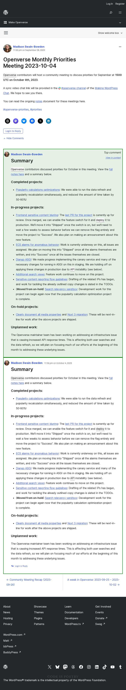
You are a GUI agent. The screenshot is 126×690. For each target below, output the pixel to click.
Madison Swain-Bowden (28, 46)
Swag (100, 624)
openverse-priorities (16, 109)
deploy (100, 220)
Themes (39, 612)
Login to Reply (13, 131)
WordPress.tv (74, 624)
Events (99, 612)
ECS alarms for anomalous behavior (37, 244)
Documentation (74, 612)
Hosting (8, 618)
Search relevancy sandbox (61, 289)
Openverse (9, 75)
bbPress (10, 646)
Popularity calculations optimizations (38, 189)
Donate (101, 618)
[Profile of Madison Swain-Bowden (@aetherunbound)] (7, 49)
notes (38, 101)
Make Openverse (18, 22)
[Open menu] (121, 12)
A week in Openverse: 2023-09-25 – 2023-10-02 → (93, 582)
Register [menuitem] (120, 3)
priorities (36, 109)
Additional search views (30, 274)
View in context (113, 157)
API (72, 269)
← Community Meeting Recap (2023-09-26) (29, 582)
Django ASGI (23, 259)
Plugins (38, 618)
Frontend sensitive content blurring (37, 215)
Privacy (7, 624)
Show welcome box (108, 32)
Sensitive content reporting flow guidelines (41, 279)
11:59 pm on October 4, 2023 (58, 363)
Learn (68, 606)
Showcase (40, 606)
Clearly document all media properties (38, 314)
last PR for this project (78, 215)
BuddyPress (12, 652)
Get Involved (103, 606)
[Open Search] (111, 12)
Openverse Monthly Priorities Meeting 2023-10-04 (39, 62)
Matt (7, 640)
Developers (71, 618)
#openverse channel (73, 88)
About (6, 606)
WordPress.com (14, 634)
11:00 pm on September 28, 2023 (29, 50)
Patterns (39, 624)
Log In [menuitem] (109, 3)
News (6, 612)
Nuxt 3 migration (77, 314)
